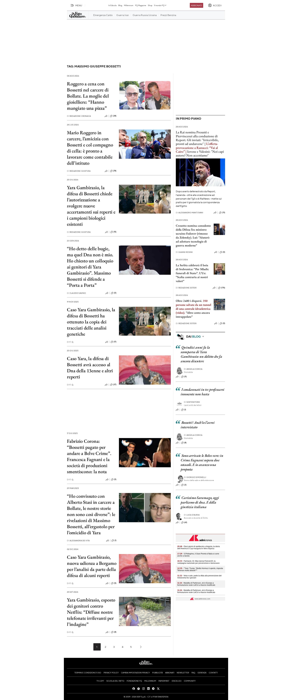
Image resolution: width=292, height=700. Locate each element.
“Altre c (190, 313)
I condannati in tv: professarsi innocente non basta (202, 391)
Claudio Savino (76, 293)
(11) (185, 376)
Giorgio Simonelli (195, 477)
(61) (185, 522)
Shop (150, 5)
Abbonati (196, 5)
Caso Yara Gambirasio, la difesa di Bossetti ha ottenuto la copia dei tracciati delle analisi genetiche (91, 321)
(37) (114, 384)
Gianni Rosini (184, 252)
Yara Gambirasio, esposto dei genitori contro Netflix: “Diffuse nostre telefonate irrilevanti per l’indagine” (91, 612)
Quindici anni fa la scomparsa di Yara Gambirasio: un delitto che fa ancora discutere (201, 354)
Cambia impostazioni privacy (135, 672)
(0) (115, 293)
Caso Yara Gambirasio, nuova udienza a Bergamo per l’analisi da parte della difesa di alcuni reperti (91, 566)
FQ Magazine (140, 5)
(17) (115, 342)
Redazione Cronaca (79, 116)
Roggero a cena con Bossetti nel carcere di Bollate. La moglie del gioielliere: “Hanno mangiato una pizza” (88, 96)
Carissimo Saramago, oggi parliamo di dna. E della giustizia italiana (200, 502)
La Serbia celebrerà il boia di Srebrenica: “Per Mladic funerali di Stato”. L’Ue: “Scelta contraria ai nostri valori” (192, 273)
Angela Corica (193, 369)
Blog (120, 5)
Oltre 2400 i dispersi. (189, 301)
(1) (115, 540)
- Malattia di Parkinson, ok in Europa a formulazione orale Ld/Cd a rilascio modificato (196, 584)
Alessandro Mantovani (189, 212)
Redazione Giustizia (78, 171)
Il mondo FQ (159, 5)
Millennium (128, 5)
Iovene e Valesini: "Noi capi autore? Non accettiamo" (200, 153)
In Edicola (112, 5)
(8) (115, 632)
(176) (223, 288)
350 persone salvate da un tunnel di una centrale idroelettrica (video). (193, 307)
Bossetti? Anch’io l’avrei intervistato (198, 424)
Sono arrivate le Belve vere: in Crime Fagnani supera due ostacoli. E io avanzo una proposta (202, 462)
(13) (223, 212)
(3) (185, 485)
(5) (115, 479)
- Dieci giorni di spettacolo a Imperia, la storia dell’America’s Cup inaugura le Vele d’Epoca (198, 547)
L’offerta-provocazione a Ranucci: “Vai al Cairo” (197, 148)
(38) (114, 116)
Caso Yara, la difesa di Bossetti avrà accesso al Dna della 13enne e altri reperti (90, 367)
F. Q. (70, 342)
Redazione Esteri (186, 288)
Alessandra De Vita (78, 540)
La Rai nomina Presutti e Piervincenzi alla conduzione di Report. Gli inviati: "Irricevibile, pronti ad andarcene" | (197, 138)
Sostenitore (192, 402)
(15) (114, 232)
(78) (114, 171)
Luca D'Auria (192, 515)
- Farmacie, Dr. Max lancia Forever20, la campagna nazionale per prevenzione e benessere (198, 562)
